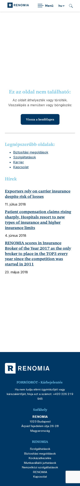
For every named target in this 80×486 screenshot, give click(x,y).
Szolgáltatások (24, 157)
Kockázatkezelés (40, 458)
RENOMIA (40, 472)
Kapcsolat (21, 167)
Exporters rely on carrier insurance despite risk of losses (37, 194)
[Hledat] (71, 5)
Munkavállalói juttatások (40, 463)
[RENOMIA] (18, 6)
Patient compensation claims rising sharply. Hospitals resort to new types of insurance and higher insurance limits (38, 219)
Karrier (18, 162)
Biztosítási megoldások (30, 152)
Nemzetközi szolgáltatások (40, 467)
